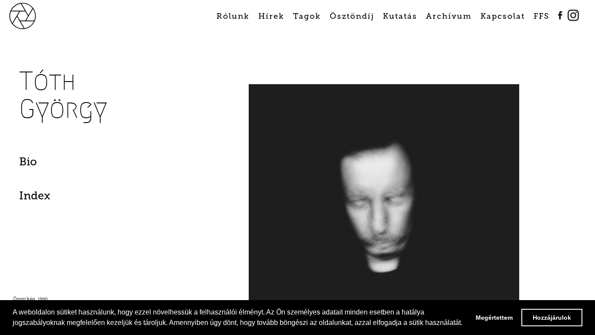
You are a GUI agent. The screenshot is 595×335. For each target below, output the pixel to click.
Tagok (307, 16)
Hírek (271, 16)
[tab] (61, 164)
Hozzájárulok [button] (552, 317)
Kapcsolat (502, 16)
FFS (541, 16)
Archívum (449, 16)
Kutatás (400, 16)
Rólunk (233, 16)
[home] (33, 15)
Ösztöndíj (352, 16)
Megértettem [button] (494, 317)
